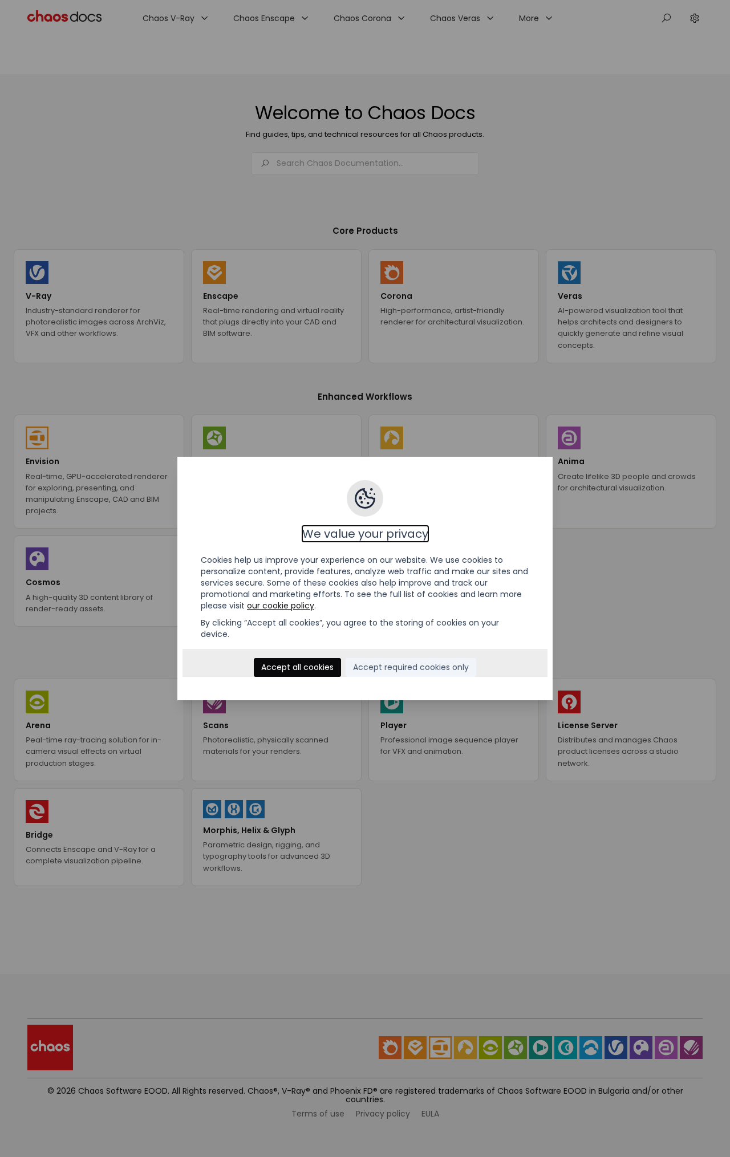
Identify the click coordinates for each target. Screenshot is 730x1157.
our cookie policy (280, 605)
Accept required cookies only (411, 667)
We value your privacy (365, 534)
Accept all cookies (297, 667)
